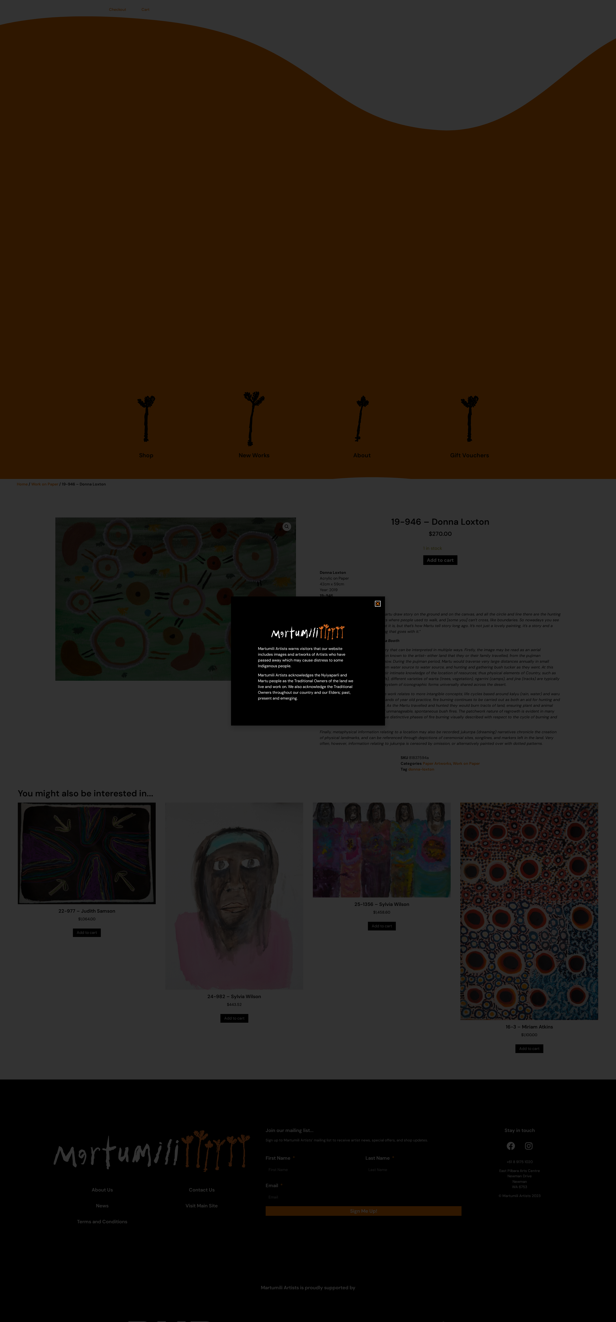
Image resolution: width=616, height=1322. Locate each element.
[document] (308, 661)
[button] (377, 603)
